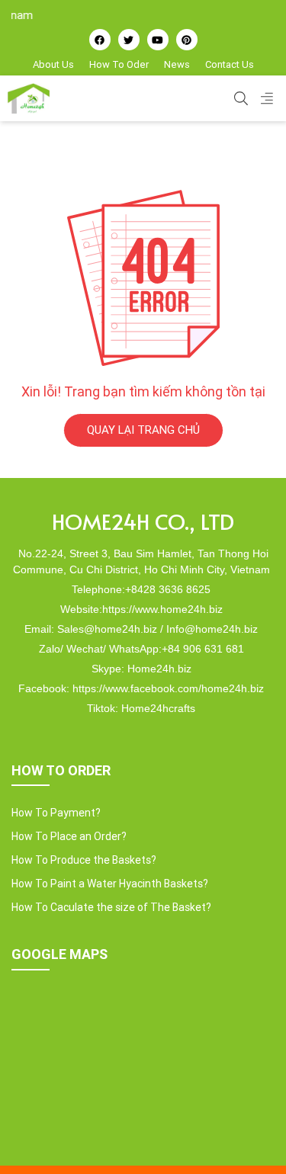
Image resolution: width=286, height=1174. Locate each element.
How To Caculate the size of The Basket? (111, 907)
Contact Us (229, 64)
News (177, 64)
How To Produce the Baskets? (83, 860)
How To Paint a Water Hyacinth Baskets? (109, 883)
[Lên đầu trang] (252, 1137)
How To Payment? (56, 813)
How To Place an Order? (69, 836)
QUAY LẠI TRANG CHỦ (143, 429)
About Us (53, 64)
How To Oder (119, 64)
